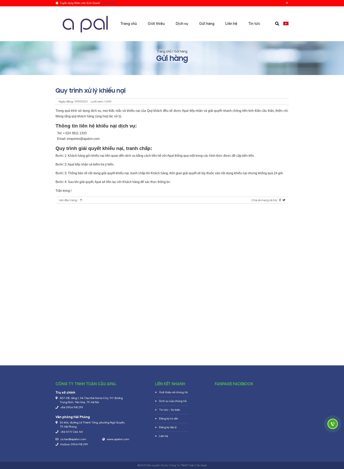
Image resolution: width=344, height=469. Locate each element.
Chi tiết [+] (63, 307)
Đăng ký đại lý (168, 427)
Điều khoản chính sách (73, 293)
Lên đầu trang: (68, 200)
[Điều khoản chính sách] (172, 268)
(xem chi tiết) (108, 3)
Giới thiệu (156, 23)
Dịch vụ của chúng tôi (173, 401)
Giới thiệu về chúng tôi (173, 392)
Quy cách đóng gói (70, 319)
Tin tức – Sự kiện (169, 410)
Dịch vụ (182, 23)
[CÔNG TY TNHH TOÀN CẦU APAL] (85, 23)
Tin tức (254, 23)
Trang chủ (128, 23)
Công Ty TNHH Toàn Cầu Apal (188, 465)
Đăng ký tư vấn (168, 418)
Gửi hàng (206, 23)
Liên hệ (231, 23)
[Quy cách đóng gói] (71, 312)
